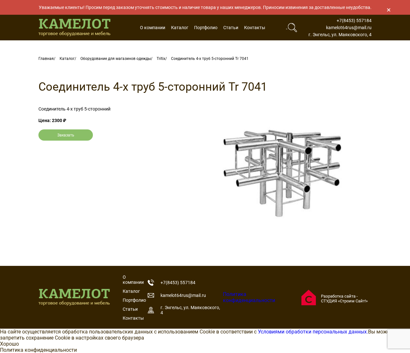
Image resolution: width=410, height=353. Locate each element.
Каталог (179, 27)
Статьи (230, 27)
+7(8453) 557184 (354, 20)
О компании (152, 27)
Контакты (254, 27)
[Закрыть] (388, 9)
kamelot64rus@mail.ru (349, 27)
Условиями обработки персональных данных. (313, 332)
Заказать (65, 135)
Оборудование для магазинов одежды (115, 58)
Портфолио (205, 27)
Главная (46, 58)
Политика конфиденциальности (249, 297)
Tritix (161, 58)
